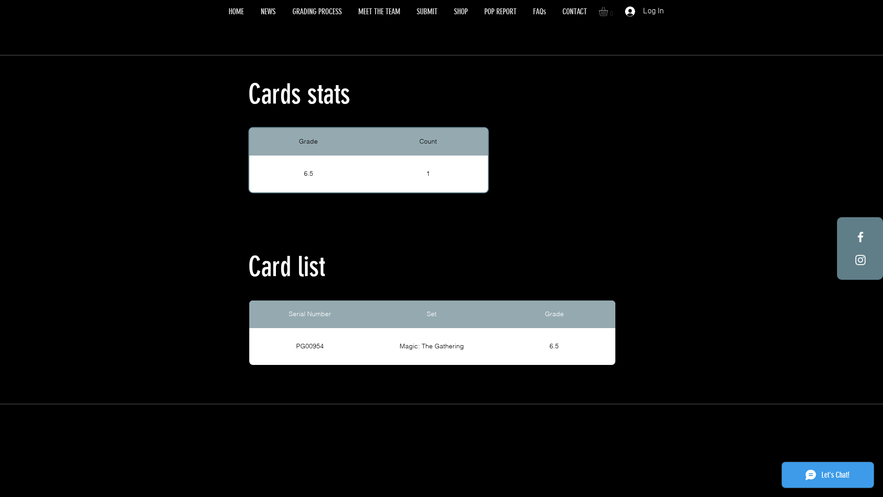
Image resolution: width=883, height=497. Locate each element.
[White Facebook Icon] (860, 237)
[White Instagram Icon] (860, 260)
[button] (609, 11)
